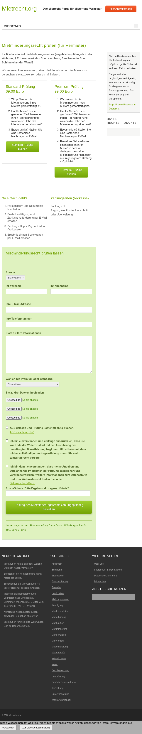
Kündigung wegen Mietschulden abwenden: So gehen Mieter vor (21, 613)
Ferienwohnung (60, 581)
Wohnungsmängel (61, 699)
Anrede (10, 272)
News (55, 664)
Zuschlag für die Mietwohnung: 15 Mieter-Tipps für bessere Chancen (22, 585)
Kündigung (57, 605)
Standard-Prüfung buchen (22, 147)
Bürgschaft (57, 569)
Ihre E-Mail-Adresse (18, 304)
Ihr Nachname (59, 286)
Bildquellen (100, 581)
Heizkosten (58, 593)
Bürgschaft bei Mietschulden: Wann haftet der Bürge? (23, 575)
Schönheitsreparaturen (64, 682)
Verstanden (8, 727)
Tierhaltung (57, 688)
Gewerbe (56, 587)
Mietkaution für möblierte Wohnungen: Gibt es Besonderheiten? (24, 623)
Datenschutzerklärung (23, 483)
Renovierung (58, 676)
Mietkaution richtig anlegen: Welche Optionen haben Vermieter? (23, 565)
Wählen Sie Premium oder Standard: (29, 379)
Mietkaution (58, 623)
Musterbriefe (58, 652)
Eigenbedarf (58, 575)
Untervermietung (60, 694)
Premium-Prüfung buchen (71, 172)
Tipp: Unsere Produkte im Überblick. (122, 106)
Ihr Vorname (13, 286)
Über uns (99, 563)
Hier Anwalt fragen (121, 8)
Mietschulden (59, 634)
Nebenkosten (59, 658)
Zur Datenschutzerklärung (36, 727)
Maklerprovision (60, 611)
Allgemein (57, 563)
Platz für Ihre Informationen (23, 333)
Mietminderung (59, 628)
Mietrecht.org (19, 8)
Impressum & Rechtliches (108, 569)
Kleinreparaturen (60, 599)
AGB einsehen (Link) (22, 432)
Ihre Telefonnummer (19, 318)
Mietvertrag (58, 640)
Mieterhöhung (59, 617)
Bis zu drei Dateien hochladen (25, 392)
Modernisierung (60, 646)
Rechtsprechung (60, 670)
